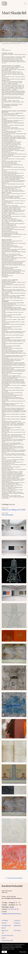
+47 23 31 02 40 (11, 896)
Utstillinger (5, 920)
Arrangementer (6, 925)
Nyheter (4, 923)
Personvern (22, 952)
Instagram (17, 923)
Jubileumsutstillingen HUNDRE (14, 510)
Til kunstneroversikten (14, 878)
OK (4, 952)
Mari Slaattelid (24, 43)
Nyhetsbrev (17, 925)
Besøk (4, 928)
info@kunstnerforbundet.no (13, 898)
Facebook (17, 920)
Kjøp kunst (5, 930)
